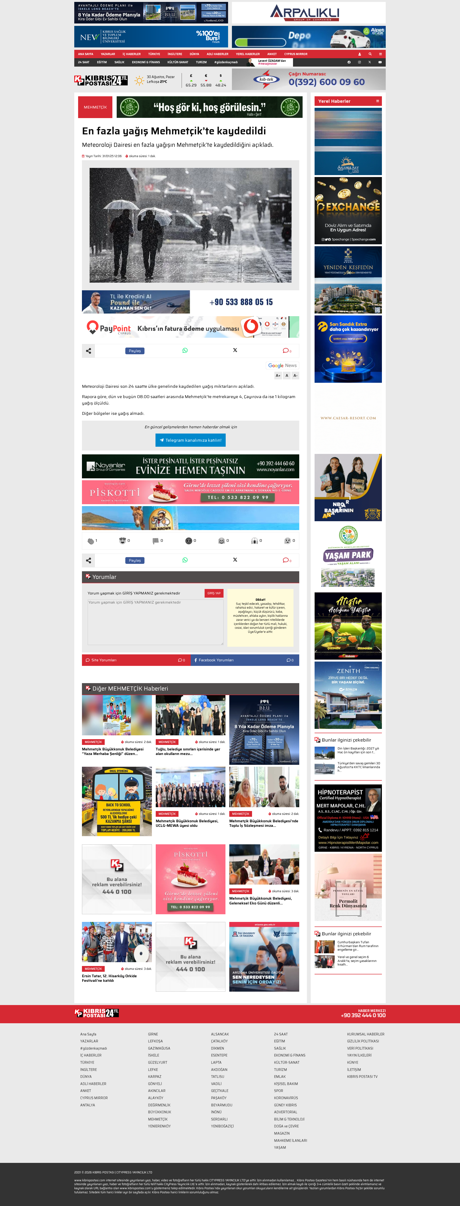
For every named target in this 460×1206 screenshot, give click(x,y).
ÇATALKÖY (219, 1041)
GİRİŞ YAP (214, 593)
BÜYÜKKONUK (159, 1112)
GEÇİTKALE (219, 1090)
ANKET (272, 54)
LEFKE (153, 1069)
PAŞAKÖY (219, 1098)
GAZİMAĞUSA (159, 1048)
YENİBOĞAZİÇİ (222, 1126)
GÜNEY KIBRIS (285, 1105)
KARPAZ (154, 1076)
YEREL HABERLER (248, 54)
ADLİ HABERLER (217, 54)
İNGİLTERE (175, 54)
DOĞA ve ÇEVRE (286, 1126)
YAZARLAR (108, 54)
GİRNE (153, 1034)
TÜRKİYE (154, 54)
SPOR (278, 1090)
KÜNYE (352, 1062)
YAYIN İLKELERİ (359, 1055)
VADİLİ (216, 1083)
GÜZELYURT (157, 1062)
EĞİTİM (102, 62)
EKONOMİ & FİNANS (146, 62)
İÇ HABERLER (132, 54)
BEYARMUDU (221, 1105)
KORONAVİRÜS (286, 1098)
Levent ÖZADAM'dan (272, 62)
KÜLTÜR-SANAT (177, 62)
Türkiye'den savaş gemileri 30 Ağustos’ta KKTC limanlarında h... (359, 767)
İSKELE (153, 1055)
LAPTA (216, 1062)
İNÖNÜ (216, 1112)
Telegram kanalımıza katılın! (193, 440)
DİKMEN (217, 1048)
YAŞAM (280, 1147)
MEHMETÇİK (95, 107)
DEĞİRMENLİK (159, 1105)
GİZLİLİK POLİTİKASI (363, 1041)
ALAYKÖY (155, 1098)
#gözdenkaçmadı (226, 62)
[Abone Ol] (282, 365)
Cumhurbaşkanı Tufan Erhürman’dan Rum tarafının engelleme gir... (358, 946)
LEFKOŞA (155, 1041)
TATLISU (217, 1076)
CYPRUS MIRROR (295, 54)
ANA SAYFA (85, 54)
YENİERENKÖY (159, 1126)
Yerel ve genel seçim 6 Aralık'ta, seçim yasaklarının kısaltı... (357, 961)
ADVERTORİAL (285, 1112)
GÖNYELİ (155, 1083)
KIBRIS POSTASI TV (362, 1076)
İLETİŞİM (354, 1069)
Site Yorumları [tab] (104, 660)
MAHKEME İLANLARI (290, 1140)
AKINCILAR (157, 1090)
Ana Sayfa (88, 1034)
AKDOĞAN (219, 1069)
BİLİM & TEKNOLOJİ (289, 1119)
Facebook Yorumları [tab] (216, 660)
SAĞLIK (119, 62)
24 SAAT (83, 62)
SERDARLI (219, 1119)
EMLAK (280, 1076)
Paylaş (135, 351)
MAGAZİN (282, 1133)
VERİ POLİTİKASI (360, 1048)
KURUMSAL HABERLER (366, 1034)
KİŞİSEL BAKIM (286, 1083)
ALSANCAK (220, 1034)
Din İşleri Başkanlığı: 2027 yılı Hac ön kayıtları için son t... (358, 750)
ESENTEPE (219, 1055)
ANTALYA (87, 1105)
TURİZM (201, 62)
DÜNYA (194, 54)
